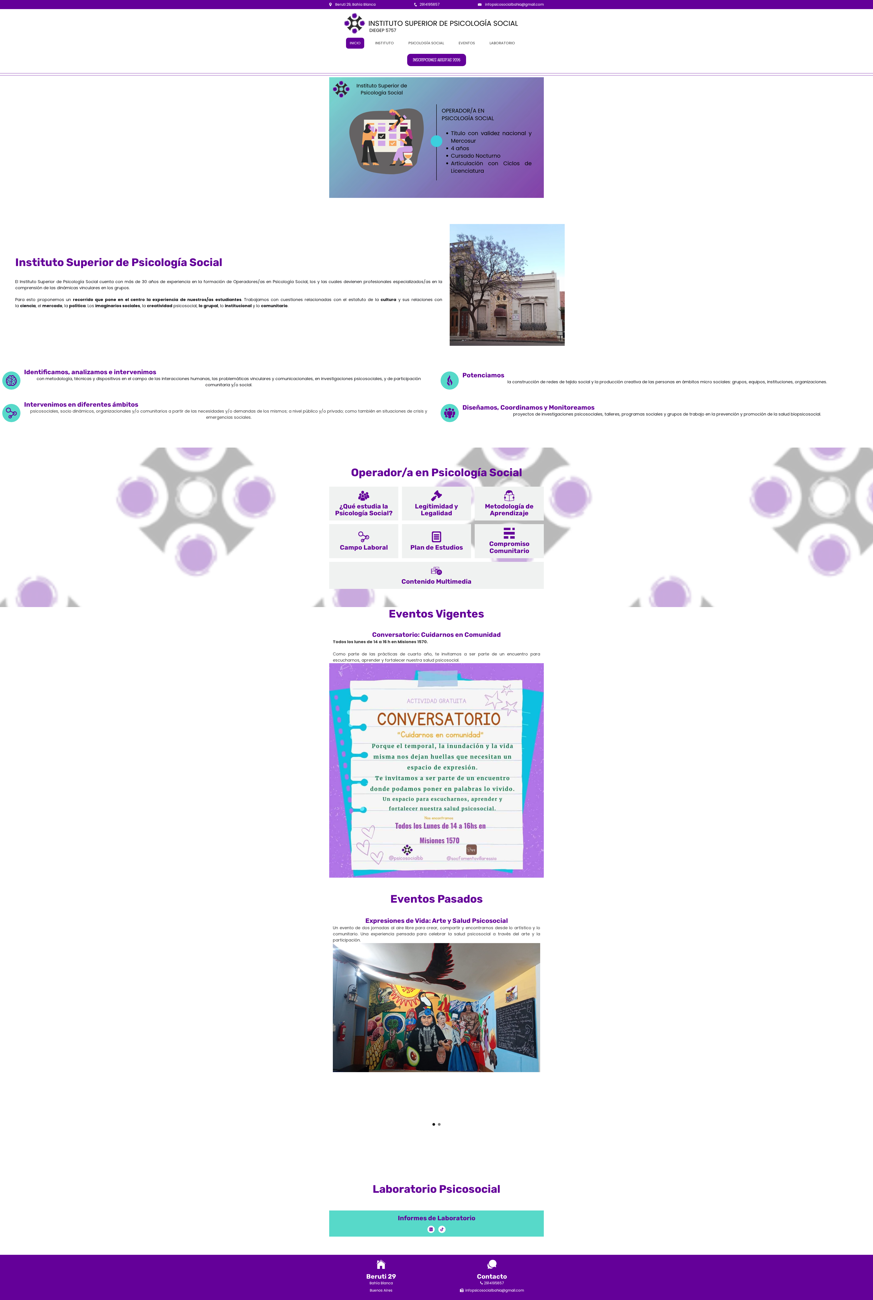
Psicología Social (426, 43)
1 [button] (433, 1124)
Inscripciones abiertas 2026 (436, 60)
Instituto (384, 43)
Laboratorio (502, 43)
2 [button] (439, 1124)
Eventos (467, 43)
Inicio (355, 43)
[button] (363, 504)
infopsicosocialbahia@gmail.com (514, 4)
